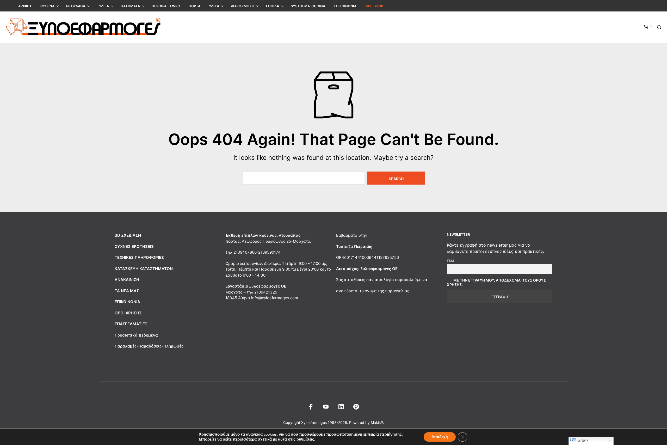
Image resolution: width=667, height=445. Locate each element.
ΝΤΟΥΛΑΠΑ (75, 6)
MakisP (377, 422)
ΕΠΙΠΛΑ (272, 6)
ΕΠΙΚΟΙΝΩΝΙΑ (345, 6)
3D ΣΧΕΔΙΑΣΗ (128, 235)
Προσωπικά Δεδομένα (136, 335)
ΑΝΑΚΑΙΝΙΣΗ (127, 279)
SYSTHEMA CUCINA (308, 6)
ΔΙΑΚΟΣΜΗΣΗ (242, 6)
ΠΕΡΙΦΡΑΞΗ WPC (166, 6)
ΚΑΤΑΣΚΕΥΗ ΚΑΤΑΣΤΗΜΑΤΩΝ (144, 268)
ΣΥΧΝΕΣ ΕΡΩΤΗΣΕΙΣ (134, 246)
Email (452, 261)
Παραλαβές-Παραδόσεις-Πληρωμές (149, 346)
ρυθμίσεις (305, 439)
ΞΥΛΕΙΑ (103, 6)
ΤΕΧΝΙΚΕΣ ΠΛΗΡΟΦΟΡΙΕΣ (139, 257)
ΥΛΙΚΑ (214, 6)
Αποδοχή (439, 436)
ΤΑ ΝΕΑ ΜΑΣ (127, 290)
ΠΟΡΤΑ (194, 6)
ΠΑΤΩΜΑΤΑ (130, 6)
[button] (648, 27)
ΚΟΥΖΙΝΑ (47, 6)
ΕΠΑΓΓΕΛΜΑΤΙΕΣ (131, 323)
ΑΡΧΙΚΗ (24, 6)
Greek (582, 440)
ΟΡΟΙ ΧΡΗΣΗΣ (128, 312)
